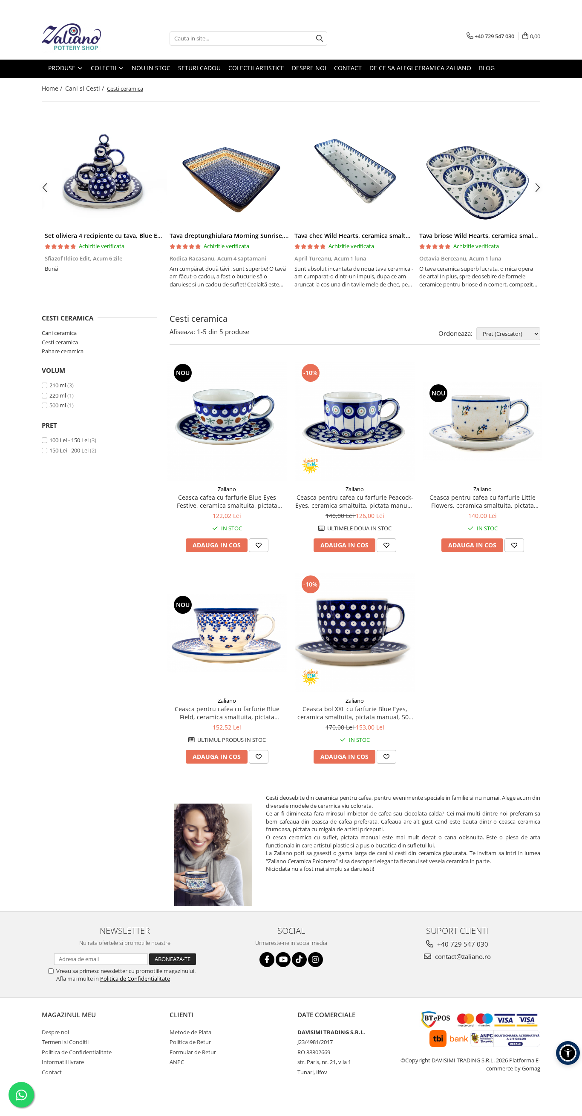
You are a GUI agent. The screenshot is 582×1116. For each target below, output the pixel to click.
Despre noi (55, 1032)
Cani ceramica (59, 333)
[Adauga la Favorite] (258, 545)
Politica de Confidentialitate (135, 978)
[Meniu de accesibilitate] (568, 1053)
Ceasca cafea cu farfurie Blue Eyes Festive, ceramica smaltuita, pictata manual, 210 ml (227, 501)
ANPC (177, 1062)
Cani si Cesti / (85, 88)
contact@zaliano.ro (462, 956)
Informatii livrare (63, 1062)
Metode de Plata (190, 1032)
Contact (52, 1072)
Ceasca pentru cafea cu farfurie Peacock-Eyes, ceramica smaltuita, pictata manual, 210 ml (354, 501)
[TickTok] (299, 959)
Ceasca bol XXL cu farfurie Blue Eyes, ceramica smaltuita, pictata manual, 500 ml (354, 713)
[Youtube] (283, 959)
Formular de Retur (193, 1052)
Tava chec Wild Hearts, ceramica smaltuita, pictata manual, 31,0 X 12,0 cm (401, 236)
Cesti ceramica (60, 342)
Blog (487, 68)
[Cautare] (319, 38)
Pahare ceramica (63, 351)
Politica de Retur (190, 1042)
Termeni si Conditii (65, 1042)
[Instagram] (315, 959)
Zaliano (227, 489)
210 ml (57, 385)
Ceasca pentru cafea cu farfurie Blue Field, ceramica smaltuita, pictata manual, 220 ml (227, 713)
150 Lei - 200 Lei (69, 450)
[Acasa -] (84, 38)
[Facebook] (266, 959)
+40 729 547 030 (461, 944)
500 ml (57, 405)
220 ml (57, 395)
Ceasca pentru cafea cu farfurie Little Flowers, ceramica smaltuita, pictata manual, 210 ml (482, 501)
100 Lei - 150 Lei (69, 440)
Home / (53, 88)
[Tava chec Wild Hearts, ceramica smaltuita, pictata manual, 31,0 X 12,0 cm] (353, 174)
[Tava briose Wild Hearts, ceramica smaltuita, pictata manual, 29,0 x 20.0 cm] (478, 174)
